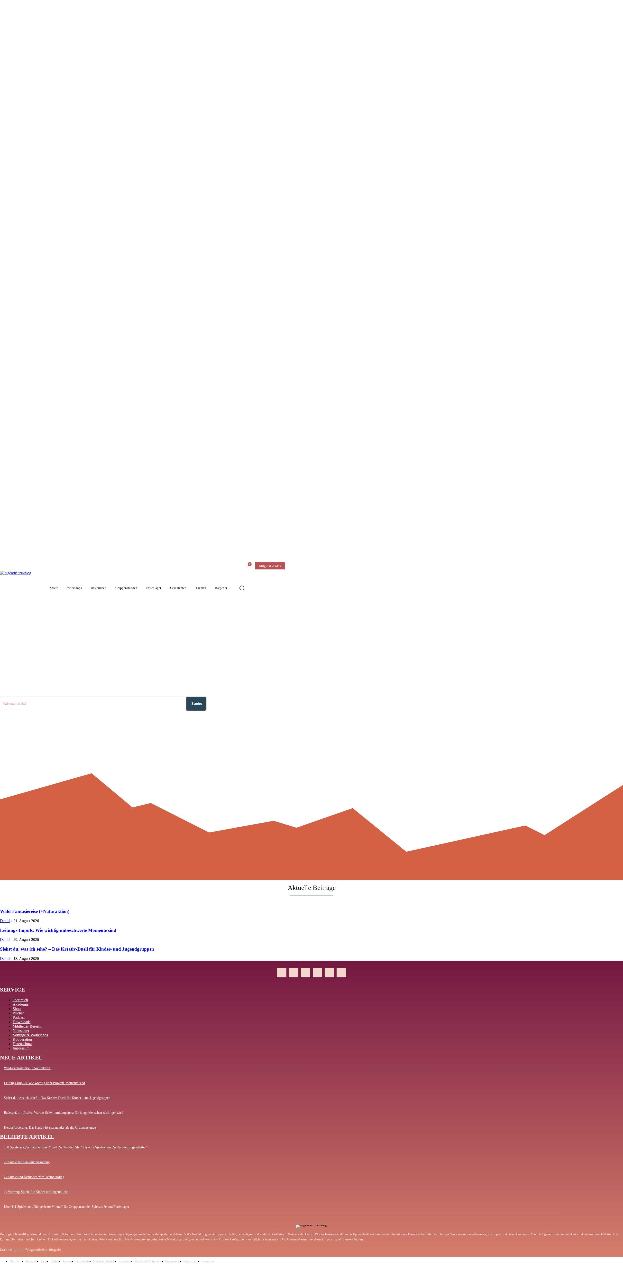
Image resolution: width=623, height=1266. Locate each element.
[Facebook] (281, 972)
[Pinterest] (305, 972)
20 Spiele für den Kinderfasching (27, 1162)
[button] (242, 588)
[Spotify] (329, 972)
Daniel (5, 921)
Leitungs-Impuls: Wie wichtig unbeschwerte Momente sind (58, 930)
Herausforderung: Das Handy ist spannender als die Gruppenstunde (50, 1127)
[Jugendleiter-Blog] (18, 588)
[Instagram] (293, 972)
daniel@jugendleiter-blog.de (37, 1249)
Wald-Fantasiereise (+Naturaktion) (34, 911)
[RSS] (317, 972)
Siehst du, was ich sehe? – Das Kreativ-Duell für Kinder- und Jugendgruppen (77, 949)
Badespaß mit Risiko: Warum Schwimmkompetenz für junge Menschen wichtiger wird (63, 1113)
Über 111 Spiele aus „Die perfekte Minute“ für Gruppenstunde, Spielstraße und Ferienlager (66, 1207)
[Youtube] (341, 972)
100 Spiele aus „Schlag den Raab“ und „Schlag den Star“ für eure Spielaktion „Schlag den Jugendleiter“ (75, 1147)
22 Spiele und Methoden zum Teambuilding (34, 1177)
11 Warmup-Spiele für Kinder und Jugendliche (36, 1192)
